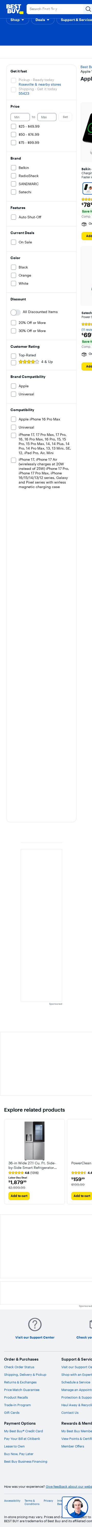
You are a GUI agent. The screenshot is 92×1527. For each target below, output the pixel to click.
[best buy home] (15, 9)
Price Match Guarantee (21, 1390)
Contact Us (69, 1412)
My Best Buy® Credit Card (23, 1431)
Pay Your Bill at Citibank (22, 1439)
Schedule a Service (75, 1382)
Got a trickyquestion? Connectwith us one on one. (54, 1507)
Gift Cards (11, 1412)
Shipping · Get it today (38, 89)
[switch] (15, 313)
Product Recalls (16, 1397)
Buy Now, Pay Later (18, 1454)
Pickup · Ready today (36, 80)
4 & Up (47, 361)
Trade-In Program (17, 1405)
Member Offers (72, 1446)
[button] (17, 19)
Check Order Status (19, 1367)
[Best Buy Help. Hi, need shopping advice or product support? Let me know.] (77, 1507)
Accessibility (12, 1500)
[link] (23, 1173)
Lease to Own (14, 1446)
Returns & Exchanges (20, 1382)
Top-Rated (27, 355)
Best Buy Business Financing (25, 1461)
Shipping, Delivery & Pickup (25, 1375)
